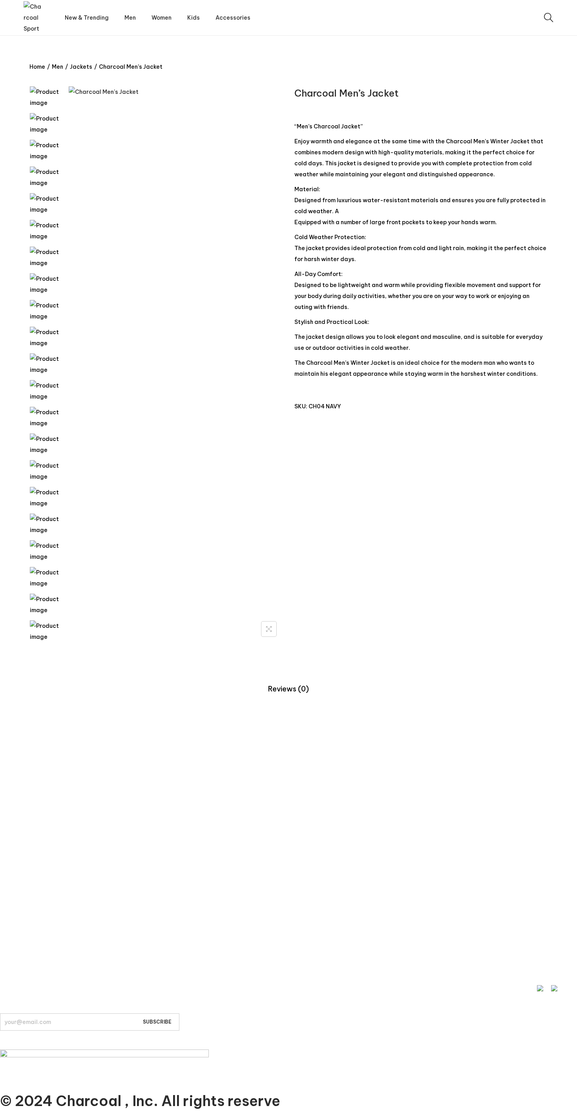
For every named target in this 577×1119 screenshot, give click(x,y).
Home (37, 66)
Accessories (16, 814)
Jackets (81, 66)
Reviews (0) (288, 688)
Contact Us (15, 873)
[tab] (288, 689)
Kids (5, 799)
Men (57, 66)
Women (10, 784)
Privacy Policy (18, 888)
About (8, 946)
